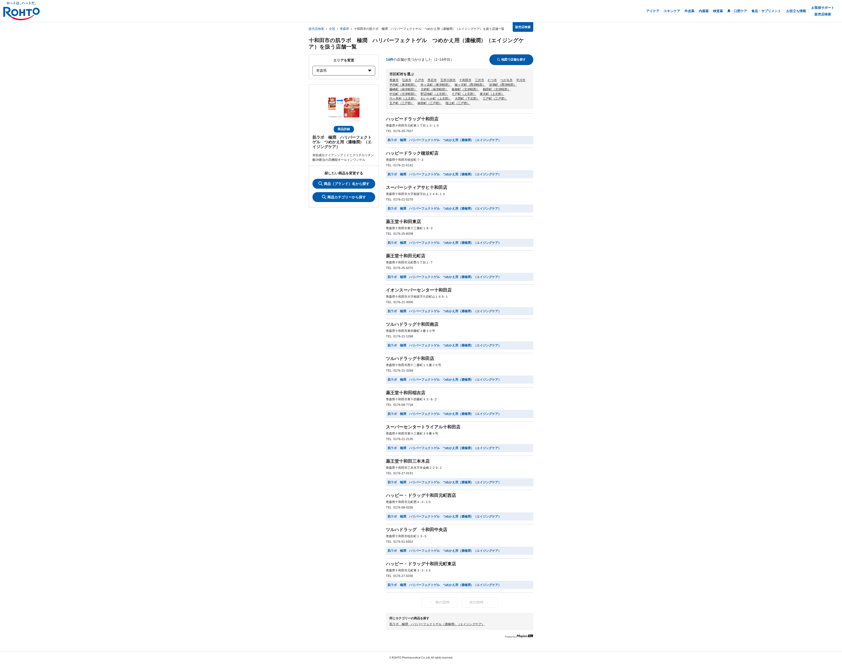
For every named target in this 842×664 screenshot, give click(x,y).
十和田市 (465, 80)
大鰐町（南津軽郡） (434, 89)
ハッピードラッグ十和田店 (412, 118)
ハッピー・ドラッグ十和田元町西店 (421, 495)
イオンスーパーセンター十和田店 (419, 290)
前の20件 (442, 602)
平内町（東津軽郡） (403, 84)
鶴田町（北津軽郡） (496, 89)
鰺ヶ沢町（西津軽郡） (470, 84)
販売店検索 (316, 28)
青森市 (394, 80)
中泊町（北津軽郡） (403, 94)
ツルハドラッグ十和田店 (410, 358)
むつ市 (492, 80)
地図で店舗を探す (513, 59)
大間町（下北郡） (467, 98)
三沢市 (479, 80)
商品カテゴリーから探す (346, 197)
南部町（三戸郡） (429, 103)
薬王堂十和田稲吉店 (405, 392)
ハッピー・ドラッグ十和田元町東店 (421, 563)
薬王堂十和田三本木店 (408, 461)
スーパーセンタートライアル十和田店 (423, 426)
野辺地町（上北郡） (434, 94)
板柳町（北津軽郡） (465, 89)
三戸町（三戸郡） (495, 98)
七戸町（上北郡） (464, 94)
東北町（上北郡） (492, 94)
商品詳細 (344, 129)
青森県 (344, 28)
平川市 (520, 80)
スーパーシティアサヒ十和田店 (416, 187)
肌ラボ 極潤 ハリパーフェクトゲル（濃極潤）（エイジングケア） (437, 624)
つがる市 (506, 80)
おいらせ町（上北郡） (436, 98)
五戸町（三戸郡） (401, 103)
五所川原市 (448, 80)
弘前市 (406, 80)
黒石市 (432, 80)
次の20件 (476, 602)
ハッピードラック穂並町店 (412, 153)
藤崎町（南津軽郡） (403, 89)
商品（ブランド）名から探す (346, 184)
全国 (332, 28)
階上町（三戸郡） (458, 103)
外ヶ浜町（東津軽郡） (436, 84)
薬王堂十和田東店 (403, 221)
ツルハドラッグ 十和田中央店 (416, 529)
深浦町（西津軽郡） (503, 84)
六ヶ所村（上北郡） (403, 98)
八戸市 (419, 80)
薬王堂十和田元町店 (405, 255)
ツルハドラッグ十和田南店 (412, 324)
